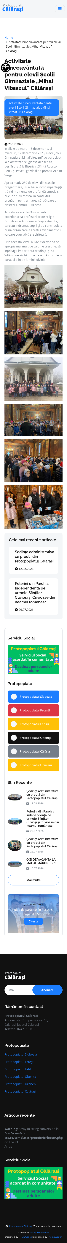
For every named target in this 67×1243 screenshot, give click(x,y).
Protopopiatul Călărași (20, 1226)
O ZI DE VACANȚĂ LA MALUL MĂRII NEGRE (41, 861)
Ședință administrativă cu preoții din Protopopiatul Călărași (34, 556)
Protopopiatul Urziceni (20, 1084)
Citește (33, 921)
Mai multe (33, 880)
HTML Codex (25, 1236)
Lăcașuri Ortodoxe (39, 1232)
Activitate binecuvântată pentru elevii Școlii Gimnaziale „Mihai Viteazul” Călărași (29, 74)
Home (8, 38)
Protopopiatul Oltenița (20, 1077)
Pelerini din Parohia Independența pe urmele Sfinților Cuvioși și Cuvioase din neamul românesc (35, 592)
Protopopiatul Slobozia (20, 1054)
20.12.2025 (15, 144)
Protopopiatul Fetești (19, 1062)
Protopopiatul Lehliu (18, 1069)
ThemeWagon (55, 1236)
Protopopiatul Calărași (20, 1091)
